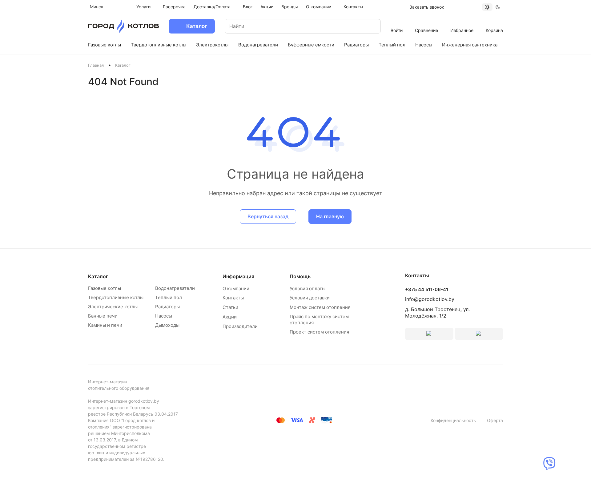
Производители (240, 326)
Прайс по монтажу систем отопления (319, 320)
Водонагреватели (175, 288)
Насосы (163, 316)
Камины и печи (105, 325)
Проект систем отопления (319, 332)
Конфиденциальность (453, 420)
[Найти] (370, 26)
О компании (236, 288)
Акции (230, 317)
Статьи (230, 307)
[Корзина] (494, 22)
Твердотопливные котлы (115, 297)
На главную (330, 216)
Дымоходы (167, 325)
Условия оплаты (307, 288)
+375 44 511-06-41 (426, 289)
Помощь (300, 276)
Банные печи (103, 316)
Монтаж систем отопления (320, 307)
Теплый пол (168, 297)
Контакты (233, 298)
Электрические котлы (113, 307)
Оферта (495, 420)
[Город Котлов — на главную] (123, 26)
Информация (238, 276)
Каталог (98, 276)
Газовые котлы (104, 288)
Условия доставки (310, 298)
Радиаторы (167, 307)
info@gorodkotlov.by (429, 299)
